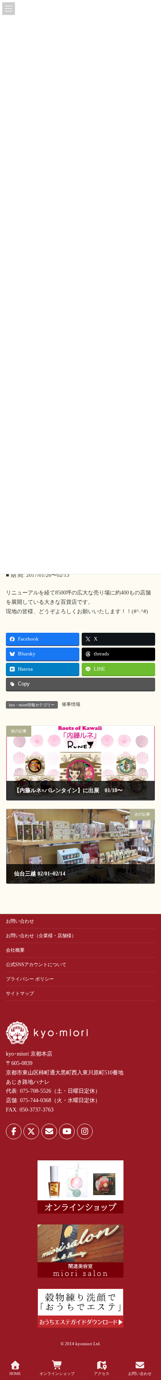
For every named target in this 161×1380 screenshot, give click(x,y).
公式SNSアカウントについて (36, 964)
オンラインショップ (57, 1373)
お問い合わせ (20, 921)
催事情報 (71, 704)
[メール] (49, 1131)
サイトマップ (20, 993)
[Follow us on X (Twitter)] (31, 1131)
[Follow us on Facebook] (13, 1131)
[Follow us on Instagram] (85, 1131)
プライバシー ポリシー (30, 979)
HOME (15, 1373)
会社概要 (15, 950)
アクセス (101, 1373)
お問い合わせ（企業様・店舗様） (41, 935)
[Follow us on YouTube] (67, 1131)
